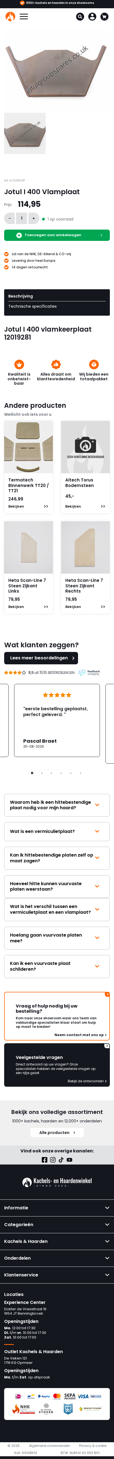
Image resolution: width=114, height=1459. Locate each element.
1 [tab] (32, 773)
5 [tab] (71, 773)
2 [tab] (42, 773)
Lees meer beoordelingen (39, 658)
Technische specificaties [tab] (32, 306)
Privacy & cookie (93, 1446)
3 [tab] (51, 773)
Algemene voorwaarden (49, 1446)
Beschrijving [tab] (20, 296)
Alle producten (54, 1132)
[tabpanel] (57, 720)
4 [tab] (61, 773)
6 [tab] (80, 773)
